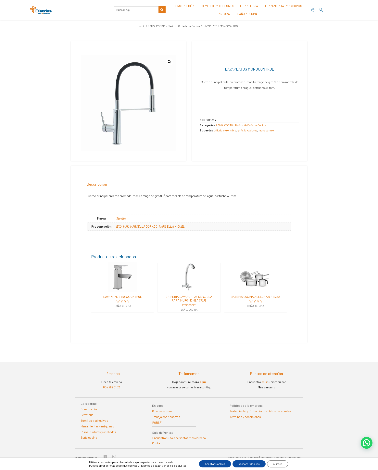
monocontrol (266, 130)
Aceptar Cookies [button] (215, 463)
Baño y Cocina (247, 14)
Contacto (158, 443)
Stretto (121, 218)
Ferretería (249, 6)
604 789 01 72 (111, 387)
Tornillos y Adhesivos (217, 6)
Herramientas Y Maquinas (283, 6)
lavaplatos (250, 130)
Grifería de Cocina (189, 26)
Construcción (184, 6)
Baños (172, 26)
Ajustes (277, 463)
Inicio (142, 26)
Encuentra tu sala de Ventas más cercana (179, 438)
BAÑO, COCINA (157, 26)
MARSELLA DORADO (144, 226)
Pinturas (224, 14)
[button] (366, 443)
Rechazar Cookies (249, 463)
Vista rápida (122, 288)
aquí (203, 382)
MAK (126, 226)
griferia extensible (225, 130)
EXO (119, 226)
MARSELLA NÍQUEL (172, 226)
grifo (240, 130)
